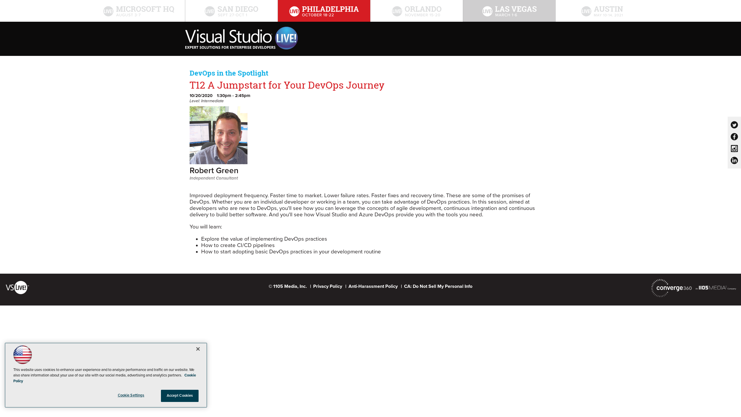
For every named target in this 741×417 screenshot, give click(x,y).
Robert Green (214, 171)
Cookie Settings (131, 395)
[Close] (198, 349)
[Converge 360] (671, 288)
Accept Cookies (180, 395)
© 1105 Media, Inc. (288, 286)
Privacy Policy (327, 286)
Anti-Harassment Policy (373, 286)
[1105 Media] (716, 287)
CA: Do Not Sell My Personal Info (438, 286)
